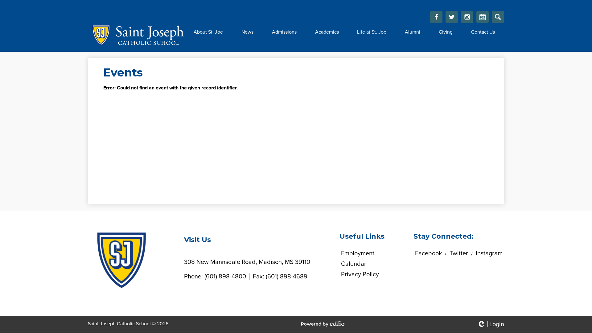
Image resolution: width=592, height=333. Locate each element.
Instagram (467, 17)
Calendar (482, 17)
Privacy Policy (360, 274)
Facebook (436, 17)
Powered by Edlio (322, 324)
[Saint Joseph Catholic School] (136, 35)
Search (498, 17)
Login (490, 324)
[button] (208, 32)
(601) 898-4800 (225, 276)
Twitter (452, 17)
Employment (357, 253)
